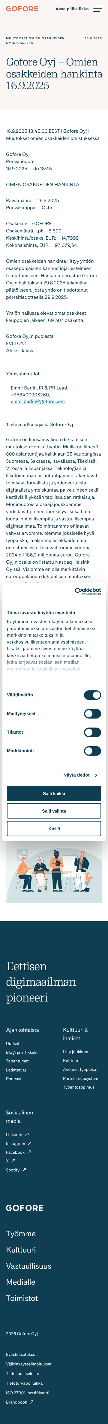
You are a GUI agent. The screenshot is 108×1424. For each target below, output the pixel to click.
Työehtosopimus (78, 1087)
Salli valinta (54, 810)
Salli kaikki (54, 793)
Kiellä (54, 828)
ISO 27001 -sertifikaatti (27, 1393)
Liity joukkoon (76, 1052)
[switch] (92, 713)
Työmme (21, 1233)
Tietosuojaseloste (22, 1373)
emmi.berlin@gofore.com (38, 401)
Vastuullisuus (28, 1266)
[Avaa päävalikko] (79, 9)
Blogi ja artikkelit (22, 1052)
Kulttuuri (71, 1061)
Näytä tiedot (77, 775)
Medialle (20, 1282)
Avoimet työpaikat (80, 1069)
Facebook (16, 1152)
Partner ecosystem (80, 1078)
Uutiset (13, 1043)
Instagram (16, 1143)
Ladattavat (16, 1070)
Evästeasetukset (21, 1354)
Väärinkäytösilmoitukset (29, 1364)
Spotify (13, 1170)
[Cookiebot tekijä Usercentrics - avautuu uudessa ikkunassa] (76, 591)
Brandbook (17, 1402)
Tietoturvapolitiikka (24, 1383)
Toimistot (22, 1298)
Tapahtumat (17, 1061)
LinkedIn (14, 1134)
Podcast (14, 1079)
